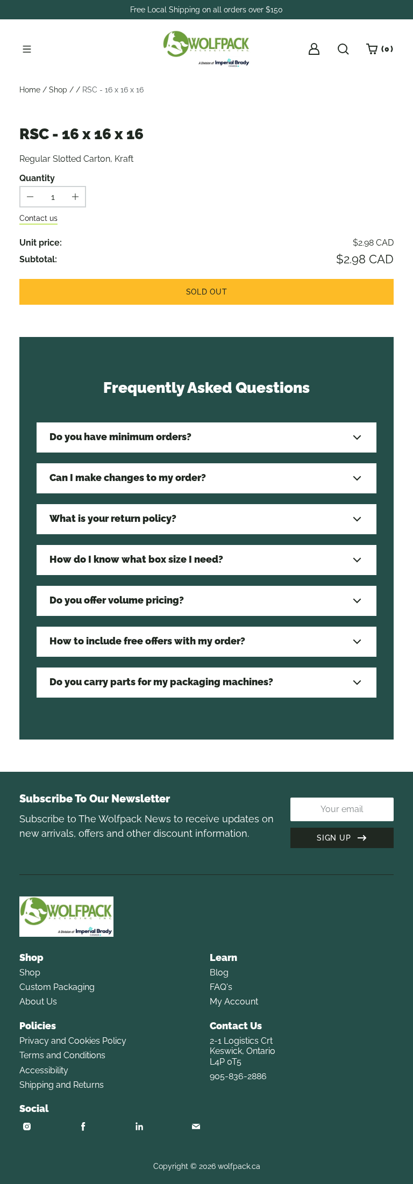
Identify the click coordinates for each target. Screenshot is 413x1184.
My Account (234, 1001)
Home (29, 89)
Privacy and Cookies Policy (72, 1041)
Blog (219, 972)
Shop (58, 89)
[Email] (195, 1126)
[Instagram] (26, 1126)
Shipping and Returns (61, 1085)
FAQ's (221, 987)
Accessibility (43, 1070)
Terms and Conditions (62, 1055)
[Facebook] (83, 1126)
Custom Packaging (57, 987)
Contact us (38, 218)
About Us (38, 1001)
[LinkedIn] (139, 1126)
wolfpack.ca (239, 1166)
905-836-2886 (238, 1076)
